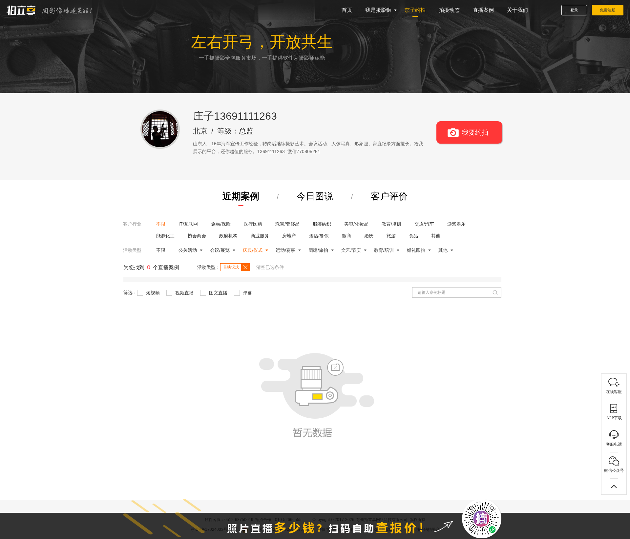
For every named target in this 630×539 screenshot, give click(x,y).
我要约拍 (475, 132)
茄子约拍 (415, 10)
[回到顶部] (613, 486)
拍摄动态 (449, 10)
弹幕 (247, 292)
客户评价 (389, 196)
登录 (574, 10)
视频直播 (184, 292)
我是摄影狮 (378, 10)
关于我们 (517, 10)
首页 (347, 10)
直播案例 (483, 10)
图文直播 (217, 292)
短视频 (152, 292)
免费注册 (608, 10)
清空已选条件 (270, 267)
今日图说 (315, 196)
